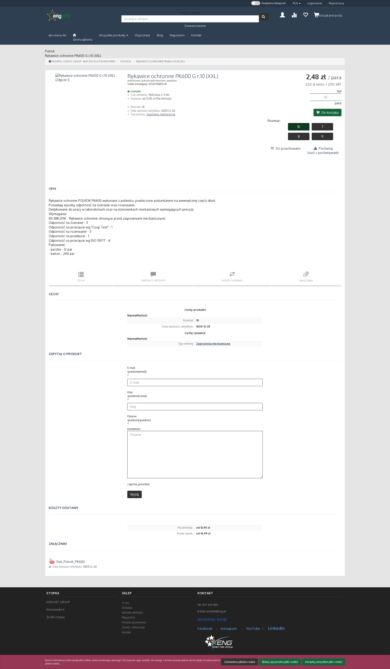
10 (298, 127)
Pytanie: (139, 418)
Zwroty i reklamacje (133, 627)
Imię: (137, 394)
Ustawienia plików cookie (239, 662)
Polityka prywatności (134, 622)
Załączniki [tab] (306, 280)
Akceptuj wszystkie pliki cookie (323, 662)
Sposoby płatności (132, 612)
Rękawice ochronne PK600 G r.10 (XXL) (160, 61)
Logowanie (314, 3)
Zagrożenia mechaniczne (160, 114)
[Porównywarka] (293, 14)
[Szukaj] (264, 17)
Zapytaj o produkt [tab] (153, 280)
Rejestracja (336, 3)
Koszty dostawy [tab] (232, 280)
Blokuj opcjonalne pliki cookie (280, 662)
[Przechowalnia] (305, 14)
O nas (125, 602)
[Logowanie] (282, 14)
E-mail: (136, 369)
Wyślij (134, 494)
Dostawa (127, 607)
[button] (296, 3)
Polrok (126, 61)
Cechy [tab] (81, 280)
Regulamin (128, 617)
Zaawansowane (195, 26)
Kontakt (126, 632)
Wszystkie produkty (112, 35)
